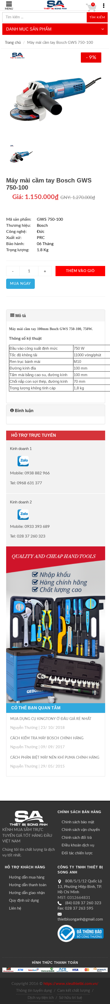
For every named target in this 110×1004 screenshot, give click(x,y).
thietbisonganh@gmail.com (80, 919)
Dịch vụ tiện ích (41, 998)
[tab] (55, 315)
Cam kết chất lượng (73, 991)
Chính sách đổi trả (77, 838)
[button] (55, 315)
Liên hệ (15, 908)
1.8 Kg (42, 250)
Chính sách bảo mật (78, 822)
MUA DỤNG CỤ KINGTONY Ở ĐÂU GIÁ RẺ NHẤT (50, 719)
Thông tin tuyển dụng (34, 991)
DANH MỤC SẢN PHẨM (28, 29)
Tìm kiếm (97, 17)
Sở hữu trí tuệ (70, 998)
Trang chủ (13, 43)
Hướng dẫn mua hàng (27, 877)
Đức (41, 232)
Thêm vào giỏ (80, 271)
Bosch (42, 225)
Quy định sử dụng (24, 900)
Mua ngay (20, 284)
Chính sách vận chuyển (81, 830)
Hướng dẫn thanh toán (27, 885)
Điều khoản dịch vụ (78, 845)
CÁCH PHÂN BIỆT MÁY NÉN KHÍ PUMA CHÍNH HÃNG (54, 757)
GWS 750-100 (50, 219)
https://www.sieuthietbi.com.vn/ (70, 984)
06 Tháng (45, 244)
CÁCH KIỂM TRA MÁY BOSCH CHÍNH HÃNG (46, 738)
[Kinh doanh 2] (10, 514)
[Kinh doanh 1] (10, 461)
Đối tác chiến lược (77, 853)
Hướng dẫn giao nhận (27, 893)
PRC (41, 238)
